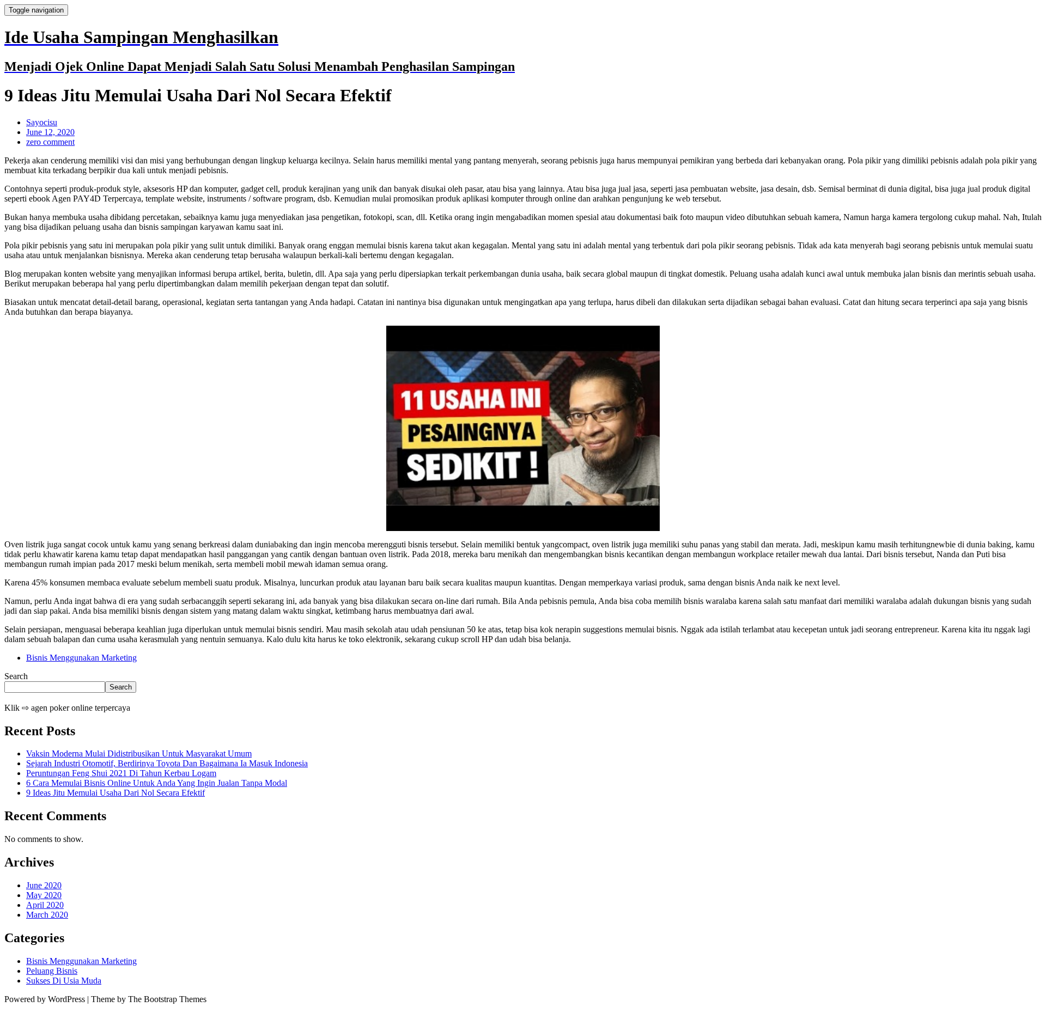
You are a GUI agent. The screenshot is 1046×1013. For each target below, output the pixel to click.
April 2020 (45, 905)
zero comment (50, 142)
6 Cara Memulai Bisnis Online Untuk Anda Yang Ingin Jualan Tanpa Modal (156, 783)
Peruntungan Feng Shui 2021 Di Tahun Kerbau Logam (121, 773)
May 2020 (44, 895)
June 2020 (44, 885)
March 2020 (47, 914)
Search (16, 676)
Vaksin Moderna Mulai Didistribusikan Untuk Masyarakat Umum (139, 753)
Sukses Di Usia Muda (63, 980)
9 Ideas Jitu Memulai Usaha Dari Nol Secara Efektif (115, 792)
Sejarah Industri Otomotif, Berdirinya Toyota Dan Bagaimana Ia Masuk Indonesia (167, 763)
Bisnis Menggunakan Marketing (81, 657)
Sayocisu (41, 122)
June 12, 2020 (50, 132)
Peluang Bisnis (51, 970)
